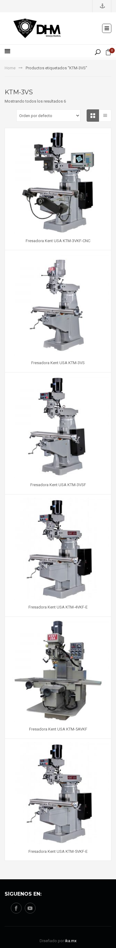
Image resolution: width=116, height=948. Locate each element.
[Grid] (93, 115)
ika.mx (70, 940)
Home (10, 68)
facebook (16, 908)
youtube (30, 908)
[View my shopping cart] (108, 53)
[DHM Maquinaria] (37, 28)
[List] (105, 115)
